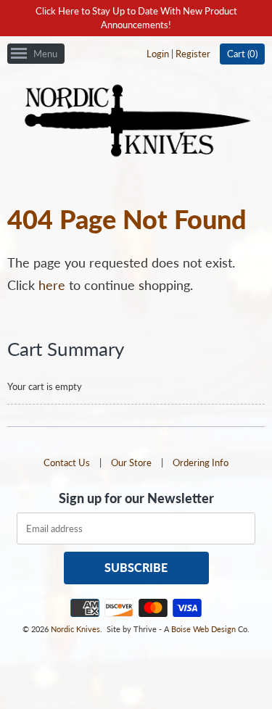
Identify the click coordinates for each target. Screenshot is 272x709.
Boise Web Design (203, 629)
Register (193, 53)
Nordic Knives (75, 629)
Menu (45, 53)
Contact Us (67, 462)
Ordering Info (200, 462)
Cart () (242, 53)
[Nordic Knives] (136, 122)
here (51, 285)
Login (158, 53)
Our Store (131, 462)
